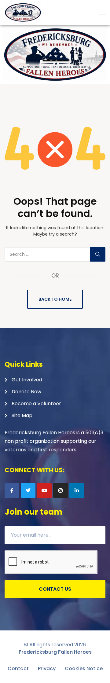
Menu (102, 12)
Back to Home (55, 299)
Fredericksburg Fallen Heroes (55, 651)
